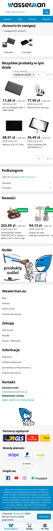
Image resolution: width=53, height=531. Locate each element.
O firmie (32, 19)
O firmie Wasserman (11, 314)
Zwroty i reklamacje (11, 340)
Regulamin (7, 356)
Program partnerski (11, 372)
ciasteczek (18, 513)
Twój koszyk (7, 330)
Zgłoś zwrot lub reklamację (18, 399)
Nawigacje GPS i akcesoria (15, 31)
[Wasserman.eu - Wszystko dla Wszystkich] (26, 5)
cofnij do (18, 177)
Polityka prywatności (11, 362)
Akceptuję (44, 516)
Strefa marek (8, 308)
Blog (20, 19)
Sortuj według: (20, 71)
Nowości (7, 19)
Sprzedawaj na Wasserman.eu (16, 367)
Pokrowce (6, 183)
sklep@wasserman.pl (14, 391)
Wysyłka (6, 335)
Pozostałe (6, 188)
